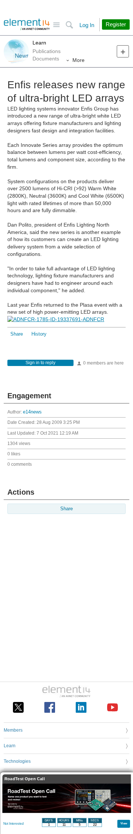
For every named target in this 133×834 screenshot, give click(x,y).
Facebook (49, 707)
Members (13, 730)
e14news (32, 412)
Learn (39, 43)
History (39, 334)
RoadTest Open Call (24, 779)
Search (69, 25)
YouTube (112, 707)
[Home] (27, 24)
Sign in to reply (40, 362)
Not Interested (13, 823)
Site (56, 25)
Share (16, 334)
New (123, 51)
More (78, 60)
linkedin (81, 707)
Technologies (17, 761)
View (123, 823)
